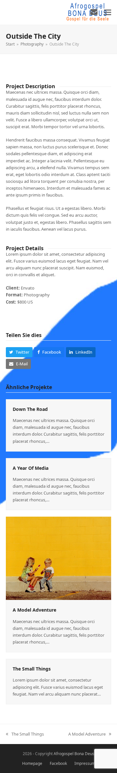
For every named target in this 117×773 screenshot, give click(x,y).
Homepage (32, 763)
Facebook (58, 763)
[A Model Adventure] (58, 558)
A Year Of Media (30, 468)
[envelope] (94, 11)
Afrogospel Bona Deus (74, 753)
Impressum (84, 763)
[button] (107, 12)
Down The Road (30, 409)
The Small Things (32, 669)
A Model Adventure (34, 610)
